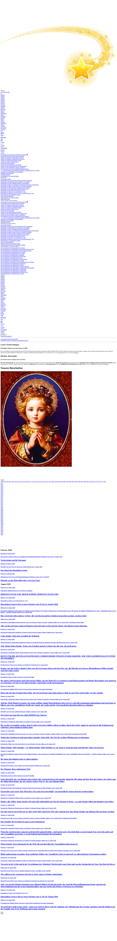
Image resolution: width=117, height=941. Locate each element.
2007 (58, 481)
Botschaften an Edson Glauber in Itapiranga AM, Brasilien (15, 187)
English (2, 99)
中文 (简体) (4, 148)
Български (3, 128)
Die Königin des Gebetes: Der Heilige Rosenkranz (14, 154)
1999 (81, 481)
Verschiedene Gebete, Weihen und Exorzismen (12, 156)
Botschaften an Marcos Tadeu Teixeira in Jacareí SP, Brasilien (16, 186)
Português (3, 116)
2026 (4, 481)
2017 (30, 481)
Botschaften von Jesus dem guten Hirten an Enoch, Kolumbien (16, 180)
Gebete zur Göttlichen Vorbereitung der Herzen (12, 159)
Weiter (106, 364)
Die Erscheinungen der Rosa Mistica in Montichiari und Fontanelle (17, 268)
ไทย (2, 139)
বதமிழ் (2, 132)
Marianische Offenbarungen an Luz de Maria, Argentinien (15, 182)
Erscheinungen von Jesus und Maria (10, 176)
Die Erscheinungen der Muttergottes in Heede (12, 265)
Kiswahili (3, 109)
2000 (79, 481)
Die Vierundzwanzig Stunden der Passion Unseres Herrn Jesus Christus (20, 170)
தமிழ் (2, 312)
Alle (2, 481)
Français (3, 103)
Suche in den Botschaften (7, 196)
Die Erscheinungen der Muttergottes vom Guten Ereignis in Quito (17, 249)
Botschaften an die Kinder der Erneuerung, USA (13, 190)
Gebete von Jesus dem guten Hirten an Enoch (12, 157)
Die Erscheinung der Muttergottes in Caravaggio (13, 248)
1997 (87, 481)
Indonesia (3, 106)
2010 (50, 481)
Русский (3, 129)
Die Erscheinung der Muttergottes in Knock (12, 258)
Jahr (2, 480)
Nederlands (3, 113)
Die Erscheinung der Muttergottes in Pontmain (12, 255)
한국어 (2, 151)
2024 (10, 481)
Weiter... (76, 352)
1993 (99, 481)
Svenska (3, 122)
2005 (64, 481)
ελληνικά (3, 126)
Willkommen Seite (5, 199)
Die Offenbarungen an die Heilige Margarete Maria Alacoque (16, 250)
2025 (7, 481)
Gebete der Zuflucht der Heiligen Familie (11, 160)
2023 (13, 481)
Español (3, 100)
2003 (70, 481)
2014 (38, 481)
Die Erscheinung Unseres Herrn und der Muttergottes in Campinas (17, 262)
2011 (47, 481)
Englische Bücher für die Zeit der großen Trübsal (13, 245)
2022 (16, 481)
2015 (36, 481)
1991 (101, 481)
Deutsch (3, 97)
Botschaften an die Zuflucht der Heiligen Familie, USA (14, 189)
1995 (93, 481)
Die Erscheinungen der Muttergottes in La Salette (13, 252)
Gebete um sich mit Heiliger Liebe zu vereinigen (13, 167)
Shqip (2, 119)
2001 (76, 481)
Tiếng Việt (3, 123)
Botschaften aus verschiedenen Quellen (10, 194)
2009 (53, 481)
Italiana (2, 107)
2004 (67, 481)
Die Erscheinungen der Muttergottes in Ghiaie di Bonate (15, 266)
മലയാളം (3, 137)
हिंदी (2, 140)
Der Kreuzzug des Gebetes (7, 163)
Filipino (3, 102)
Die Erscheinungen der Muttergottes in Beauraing (13, 263)
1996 (90, 481)
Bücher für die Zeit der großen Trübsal (10, 243)
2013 (41, 481)
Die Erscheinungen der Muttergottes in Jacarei (12, 273)
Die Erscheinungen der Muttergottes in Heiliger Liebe (14, 272)
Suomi (2, 120)
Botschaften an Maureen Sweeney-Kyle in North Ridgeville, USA (17, 193)
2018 (27, 481)
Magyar (3, 110)
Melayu (2, 112)
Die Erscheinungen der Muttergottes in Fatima (12, 260)
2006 (61, 481)
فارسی (2, 145)
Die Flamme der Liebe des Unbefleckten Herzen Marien (15, 169)
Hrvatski (3, 105)
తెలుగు (2, 133)
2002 (73, 481)
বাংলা (2, 130)
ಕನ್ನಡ (2, 135)
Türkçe (2, 125)
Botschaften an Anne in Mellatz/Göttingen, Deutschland (15, 183)
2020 (21, 481)
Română (3, 117)
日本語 (2, 150)
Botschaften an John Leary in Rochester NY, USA (13, 192)
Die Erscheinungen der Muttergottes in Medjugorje (13, 270)
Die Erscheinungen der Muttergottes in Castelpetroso (14, 259)
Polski (2, 115)
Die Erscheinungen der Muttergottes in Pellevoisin (13, 256)
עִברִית (2, 146)
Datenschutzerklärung (6, 336)
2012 (44, 481)
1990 (104, 481)
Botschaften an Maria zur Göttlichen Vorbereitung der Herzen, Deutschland (20, 184)
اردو (2, 144)
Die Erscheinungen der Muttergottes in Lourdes (13, 253)
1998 (84, 481)
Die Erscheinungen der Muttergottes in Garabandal (13, 269)
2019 (24, 481)
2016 (33, 481)
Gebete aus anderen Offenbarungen (9, 162)
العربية (2, 142)
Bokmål (3, 95)
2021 (18, 481)
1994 (96, 481)
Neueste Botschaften (6, 179)
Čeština (2, 96)
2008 (56, 481)
